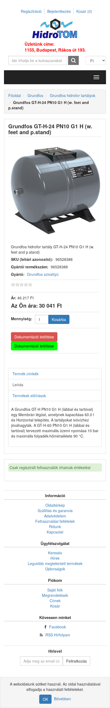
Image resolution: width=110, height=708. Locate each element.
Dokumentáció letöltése (34, 336)
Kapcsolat (55, 532)
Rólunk (55, 526)
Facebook (57, 626)
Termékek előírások (29, 395)
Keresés (55, 552)
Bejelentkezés (59, 11)
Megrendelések (55, 595)
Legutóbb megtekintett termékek (55, 563)
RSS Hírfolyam (57, 634)
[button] (96, 77)
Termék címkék (25, 373)
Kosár (84, 11)
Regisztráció (31, 11)
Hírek (55, 558)
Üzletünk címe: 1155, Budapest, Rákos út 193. (55, 47)
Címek (55, 600)
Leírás (18, 384)
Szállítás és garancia (55, 510)
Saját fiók (55, 590)
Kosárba (59, 319)
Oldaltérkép (55, 505)
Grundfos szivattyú (42, 274)
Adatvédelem (55, 516)
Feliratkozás (76, 661)
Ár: (13, 297)
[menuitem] (55, 505)
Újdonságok (55, 568)
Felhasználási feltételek (55, 521)
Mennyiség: (21, 318)
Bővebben (62, 698)
